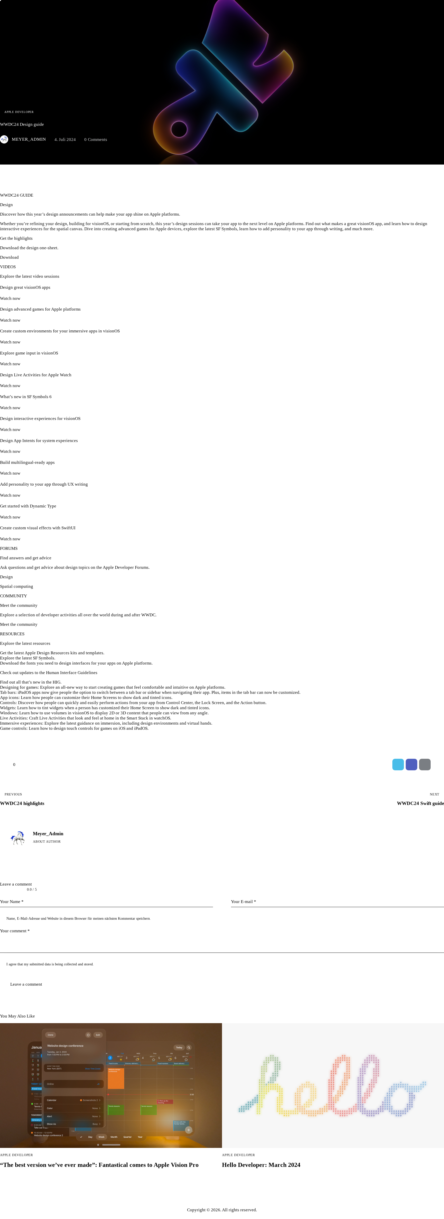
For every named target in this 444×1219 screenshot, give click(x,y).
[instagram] (64, 850)
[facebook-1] (34, 850)
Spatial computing (16, 586)
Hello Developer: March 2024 (261, 1165)
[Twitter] (398, 764)
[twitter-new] (44, 850)
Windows (8, 713)
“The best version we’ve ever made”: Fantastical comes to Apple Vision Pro (99, 1165)
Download (9, 257)
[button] (438, 764)
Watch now (10, 298)
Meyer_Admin (48, 833)
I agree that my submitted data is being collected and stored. (50, 964)
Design (6, 576)
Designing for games (19, 687)
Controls (8, 702)
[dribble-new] (54, 850)
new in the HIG (46, 682)
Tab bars (7, 692)
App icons (9, 697)
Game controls (13, 728)
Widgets (7, 707)
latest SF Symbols (38, 658)
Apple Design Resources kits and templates (64, 652)
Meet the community (19, 624)
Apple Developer (19, 111)
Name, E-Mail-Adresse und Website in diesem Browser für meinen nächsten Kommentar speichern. (78, 918)
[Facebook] (411, 764)
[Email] (425, 764)
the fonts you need (36, 663)
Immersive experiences (21, 723)
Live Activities (13, 718)
